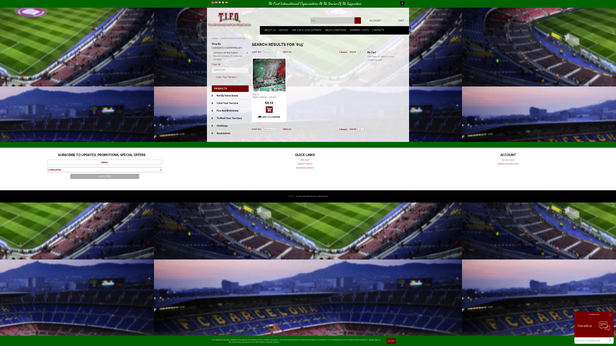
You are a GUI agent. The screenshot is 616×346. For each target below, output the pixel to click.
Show (353, 52)
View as (287, 52)
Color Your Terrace (227, 77)
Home (214, 38)
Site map (305, 160)
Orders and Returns (508, 164)
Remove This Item (247, 52)
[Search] (358, 20)
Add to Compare (271, 117)
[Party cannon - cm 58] (269, 74)
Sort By (256, 52)
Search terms (305, 164)
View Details (269, 110)
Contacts (378, 30)
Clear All (216, 64)
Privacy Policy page (220, 342)
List (300, 52)
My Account (508, 160)
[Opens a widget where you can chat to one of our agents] (594, 327)
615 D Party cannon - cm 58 (264, 95)
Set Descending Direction (279, 52)
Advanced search (305, 168)
